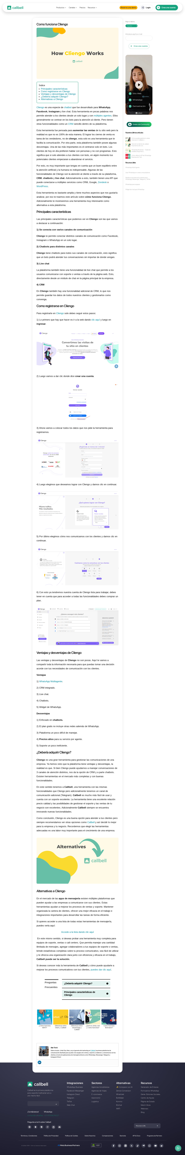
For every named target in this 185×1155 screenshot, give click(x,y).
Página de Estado (148, 1101)
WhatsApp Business (75, 1087)
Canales (72, 8)
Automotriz (96, 1098)
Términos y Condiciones (29, 1136)
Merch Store (146, 1105)
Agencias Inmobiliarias (100, 1087)
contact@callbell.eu (35, 1115)
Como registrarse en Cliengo (55, 91)
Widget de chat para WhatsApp (134, 189)
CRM (70, 124)
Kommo (119, 1101)
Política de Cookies (71, 1136)
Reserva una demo (128, 7)
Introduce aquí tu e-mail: (134, 34)
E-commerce (97, 1094)
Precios (82, 8)
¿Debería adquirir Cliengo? (54, 96)
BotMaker (120, 1098)
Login (148, 7)
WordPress (42, 186)
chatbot (67, 107)
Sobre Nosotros (90, 1136)
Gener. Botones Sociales (150, 1094)
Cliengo (40, 107)
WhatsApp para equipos (132, 184)
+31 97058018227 (51, 1115)
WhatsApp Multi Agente (132, 167)
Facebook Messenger (75, 1091)
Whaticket (120, 1094)
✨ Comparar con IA (124, 1087)
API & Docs (136, 1136)
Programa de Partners (154, 1136)
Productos (60, 8)
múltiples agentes (102, 115)
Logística (95, 1101)
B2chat (119, 1105)
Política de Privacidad (51, 1136)
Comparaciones (107, 1136)
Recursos (91, 8)
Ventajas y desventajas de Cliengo (58, 94)
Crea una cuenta (169, 7)
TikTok (69, 1101)
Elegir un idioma (130, 21)
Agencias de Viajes (99, 1091)
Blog (143, 1112)
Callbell (91, 822)
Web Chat (71, 1105)
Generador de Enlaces (150, 1087)
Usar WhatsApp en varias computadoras (137, 172)
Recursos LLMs (140, 1126)
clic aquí (95, 319)
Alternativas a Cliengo (52, 99)
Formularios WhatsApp (150, 1091)
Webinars (144, 1109)
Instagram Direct (73, 1094)
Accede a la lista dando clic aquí (77, 932)
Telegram (70, 1098)
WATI (118, 1109)
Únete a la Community (141, 124)
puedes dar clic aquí (101, 969)
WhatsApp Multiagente (50, 681)
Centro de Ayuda (147, 1098)
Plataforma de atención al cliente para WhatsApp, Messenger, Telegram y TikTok (137, 178)
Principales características (54, 88)
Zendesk (102, 182)
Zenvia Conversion (123, 1091)
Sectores (123, 1136)
